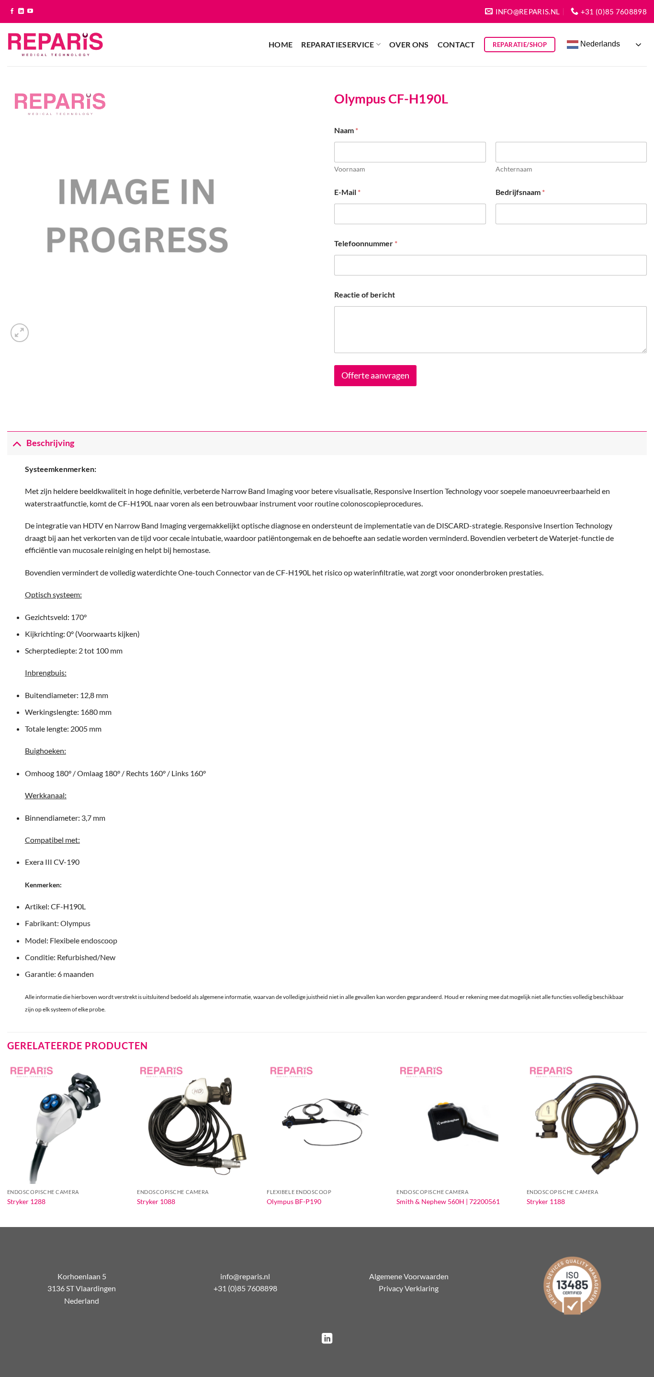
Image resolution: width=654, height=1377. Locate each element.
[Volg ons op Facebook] (12, 11)
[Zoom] (20, 332)
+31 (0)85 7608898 (245, 1288)
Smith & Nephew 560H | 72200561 (448, 1201)
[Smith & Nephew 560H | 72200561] (456, 1123)
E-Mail (347, 191)
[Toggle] (16, 443)
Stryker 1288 (26, 1201)
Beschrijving (50, 443)
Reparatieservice (337, 44)
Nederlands (599, 44)
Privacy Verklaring (409, 1288)
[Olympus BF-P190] (327, 1123)
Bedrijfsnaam (520, 191)
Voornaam (349, 169)
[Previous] (7, 1144)
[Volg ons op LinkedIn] (21, 11)
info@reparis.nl (245, 1276)
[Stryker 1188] (587, 1123)
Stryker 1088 (156, 1201)
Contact (456, 44)
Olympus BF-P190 (294, 1201)
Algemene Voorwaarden (409, 1276)
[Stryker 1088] (197, 1123)
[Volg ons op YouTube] (30, 11)
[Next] (646, 1144)
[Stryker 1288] (67, 1123)
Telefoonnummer (365, 243)
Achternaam (514, 169)
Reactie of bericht (364, 294)
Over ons (409, 44)
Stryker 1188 (546, 1201)
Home (281, 44)
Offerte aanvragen (375, 375)
